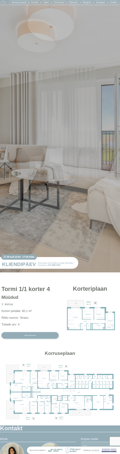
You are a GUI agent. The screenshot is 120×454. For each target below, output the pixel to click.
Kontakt (113, 2)
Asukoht (34, 2)
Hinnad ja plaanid (19, 2)
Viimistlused (59, 2)
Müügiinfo (87, 2)
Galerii (46, 2)
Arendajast (100, 2)
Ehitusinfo (73, 2)
